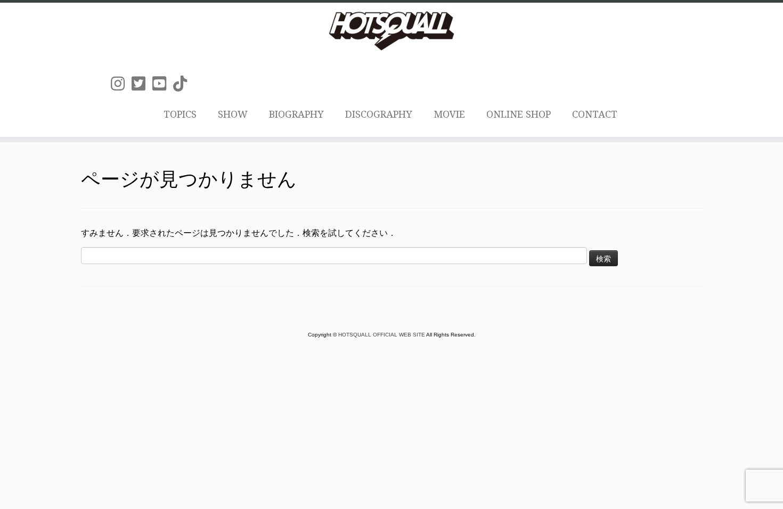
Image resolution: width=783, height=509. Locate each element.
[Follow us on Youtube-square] (162, 84)
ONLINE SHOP (518, 114)
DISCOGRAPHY (378, 114)
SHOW (233, 114)
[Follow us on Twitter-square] (142, 84)
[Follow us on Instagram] (121, 84)
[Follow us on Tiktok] (183, 84)
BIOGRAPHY (296, 114)
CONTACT (594, 114)
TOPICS (180, 114)
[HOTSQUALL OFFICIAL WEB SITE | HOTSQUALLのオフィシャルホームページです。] (391, 31)
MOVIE (449, 114)
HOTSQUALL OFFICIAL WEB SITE (382, 335)
